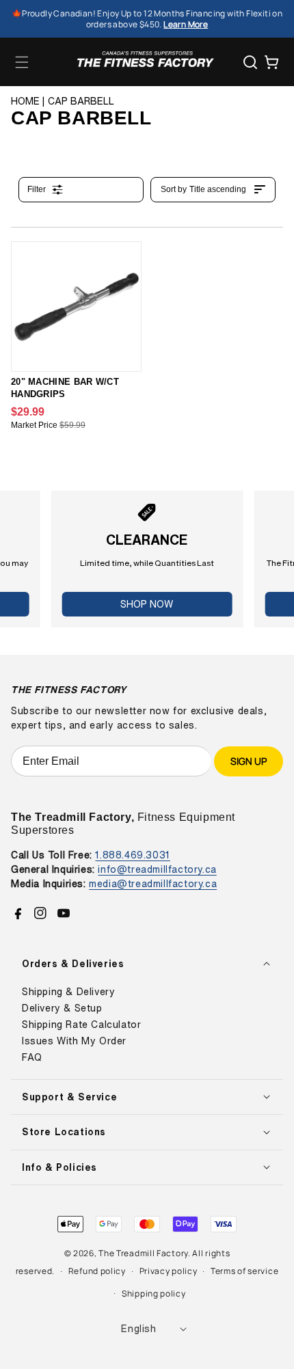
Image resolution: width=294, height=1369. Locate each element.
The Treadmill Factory (143, 1253)
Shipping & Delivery (68, 991)
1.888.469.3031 (132, 855)
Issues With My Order (74, 1040)
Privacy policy (168, 1271)
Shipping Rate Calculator (81, 1024)
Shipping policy (154, 1293)
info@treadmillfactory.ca (157, 869)
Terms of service (244, 1271)
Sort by (203, 189)
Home (25, 101)
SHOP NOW (146, 604)
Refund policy (97, 1271)
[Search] (250, 62)
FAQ (32, 1057)
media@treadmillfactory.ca (153, 883)
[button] (22, 62)
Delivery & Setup (62, 1008)
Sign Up (248, 761)
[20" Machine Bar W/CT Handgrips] (76, 306)
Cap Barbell (81, 101)
